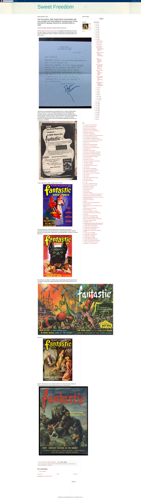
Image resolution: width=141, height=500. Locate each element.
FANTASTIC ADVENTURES (56, 463)
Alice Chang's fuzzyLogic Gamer (89, 126)
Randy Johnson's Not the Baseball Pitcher (91, 202)
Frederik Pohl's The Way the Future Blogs (91, 153)
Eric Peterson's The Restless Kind (90, 145)
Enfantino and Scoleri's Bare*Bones (90, 144)
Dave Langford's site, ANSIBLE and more (91, 138)
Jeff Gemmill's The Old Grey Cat (89, 171)
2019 (96, 36)
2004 (96, 119)
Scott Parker (85, 214)
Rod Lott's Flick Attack (87, 209)
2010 (96, 112)
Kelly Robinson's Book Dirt (88, 186)
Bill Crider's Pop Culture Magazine (90, 129)
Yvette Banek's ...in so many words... (90, 243)
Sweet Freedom (55, 7)
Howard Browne (64, 463)
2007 (96, 117)
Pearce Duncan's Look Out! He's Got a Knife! (92, 195)
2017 (96, 39)
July (97, 89)
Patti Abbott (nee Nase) (88, 192)
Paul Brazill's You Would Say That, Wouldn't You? (93, 194)
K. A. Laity (85, 182)
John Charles (86, 176)
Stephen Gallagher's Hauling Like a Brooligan (92, 218)
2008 (96, 115)
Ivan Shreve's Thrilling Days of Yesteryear (91, 161)
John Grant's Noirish (87, 179)
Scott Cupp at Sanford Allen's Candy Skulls (91, 212)
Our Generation (86, 191)
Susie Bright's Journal (87, 221)
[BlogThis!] (62, 462)
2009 (96, 114)
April (97, 94)
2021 (96, 32)
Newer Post (40, 474)
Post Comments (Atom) (47, 476)
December (98, 41)
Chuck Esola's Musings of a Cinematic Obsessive (93, 135)
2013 (96, 107)
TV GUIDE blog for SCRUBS (89, 235)
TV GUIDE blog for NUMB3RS (89, 232)
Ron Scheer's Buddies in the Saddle (90, 211)
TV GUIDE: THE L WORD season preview (91, 240)
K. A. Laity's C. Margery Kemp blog (90, 183)
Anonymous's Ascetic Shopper (89, 128)
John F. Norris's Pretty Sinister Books (90, 177)
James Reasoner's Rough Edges (89, 168)
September (98, 46)
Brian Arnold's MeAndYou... (88, 132)
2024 (96, 27)
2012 (96, 109)
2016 (96, 102)
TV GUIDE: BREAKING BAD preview (90, 238)
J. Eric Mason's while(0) (88, 164)
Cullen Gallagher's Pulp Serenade (90, 137)
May (97, 93)
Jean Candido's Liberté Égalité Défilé (90, 170)
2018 (96, 37)
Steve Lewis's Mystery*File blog (89, 220)
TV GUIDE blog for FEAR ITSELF (89, 228)
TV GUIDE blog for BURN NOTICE (90, 225)
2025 (96, 25)
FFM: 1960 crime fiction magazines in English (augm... (99, 72)
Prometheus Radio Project (88, 199)
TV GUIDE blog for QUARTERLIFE (90, 234)
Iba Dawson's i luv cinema (88, 159)
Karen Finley (70, 463)
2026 (96, 24)
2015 (96, 103)
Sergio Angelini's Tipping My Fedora (90, 215)
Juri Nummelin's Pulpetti (88, 180)
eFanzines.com (86, 142)
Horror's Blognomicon (87, 158)
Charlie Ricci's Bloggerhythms (89, 133)
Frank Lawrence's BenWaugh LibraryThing (91, 152)
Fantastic (49, 463)
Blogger (81, 497)
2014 (96, 105)
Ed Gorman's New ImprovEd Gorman (90, 141)
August (97, 87)
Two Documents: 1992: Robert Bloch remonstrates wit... (99, 78)
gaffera (72, 497)
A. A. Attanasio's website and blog (90, 124)
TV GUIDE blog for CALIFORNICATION (91, 227)
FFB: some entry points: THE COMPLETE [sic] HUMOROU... (99, 66)
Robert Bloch (50, 465)
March (97, 96)
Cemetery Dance (44, 463)
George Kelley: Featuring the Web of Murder (92, 155)
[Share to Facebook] (65, 462)
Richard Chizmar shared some (47, 30)
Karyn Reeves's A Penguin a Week (90, 185)
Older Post (75, 474)
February (98, 98)
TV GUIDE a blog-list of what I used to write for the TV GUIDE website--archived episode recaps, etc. (93, 224)
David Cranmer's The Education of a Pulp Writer (92, 140)
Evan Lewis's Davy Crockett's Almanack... (91, 147)
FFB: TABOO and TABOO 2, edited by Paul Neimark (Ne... (99, 84)
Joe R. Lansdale (86, 174)
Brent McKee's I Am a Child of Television (91, 130)
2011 (96, 110)
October (98, 44)
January (98, 99)
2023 (96, 29)
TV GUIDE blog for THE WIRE (89, 237)
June (97, 91)
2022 (96, 31)
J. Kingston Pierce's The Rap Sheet (90, 165)
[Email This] (60, 462)
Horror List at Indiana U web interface (90, 156)
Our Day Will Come (87, 189)
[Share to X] (63, 462)
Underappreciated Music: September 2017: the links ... (99, 54)
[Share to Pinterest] (66, 462)
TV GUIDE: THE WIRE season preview (91, 241)
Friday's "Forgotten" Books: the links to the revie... (99, 60)
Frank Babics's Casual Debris (89, 150)
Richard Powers (44, 465)
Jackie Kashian (86, 167)
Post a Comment (42, 471)
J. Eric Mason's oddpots (88, 162)
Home (58, 474)
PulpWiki (85, 201)
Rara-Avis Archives (87, 204)
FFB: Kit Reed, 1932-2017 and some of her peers (99, 49)
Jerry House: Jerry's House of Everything (91, 173)
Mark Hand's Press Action (88, 188)
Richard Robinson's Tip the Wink (89, 208)
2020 (96, 34)
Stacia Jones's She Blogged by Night (90, 217)
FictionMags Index (87, 149)
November (98, 42)
